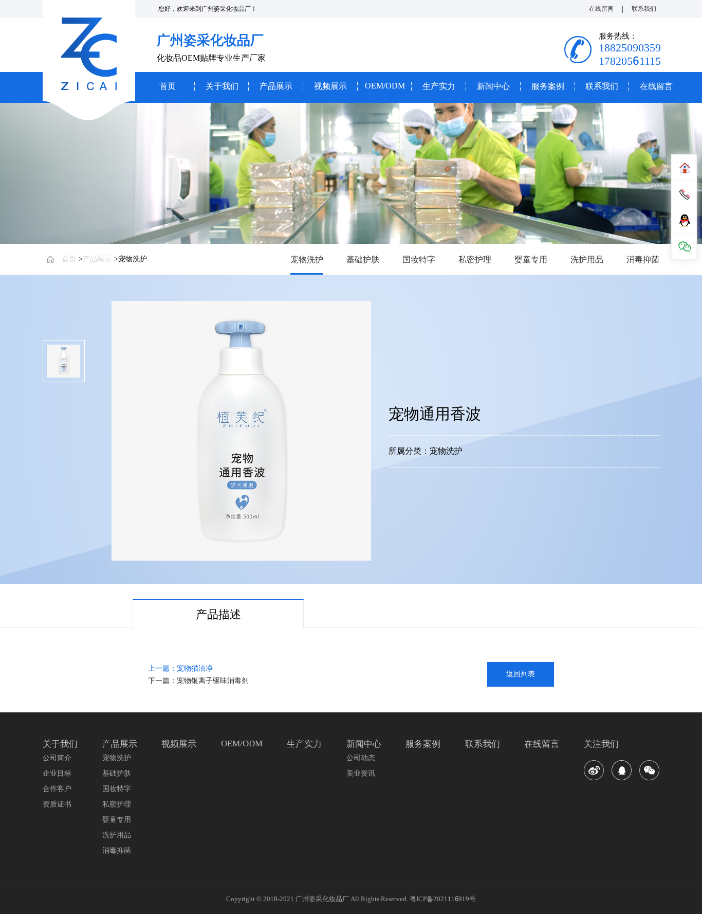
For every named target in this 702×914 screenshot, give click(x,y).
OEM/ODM (385, 85)
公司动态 (360, 757)
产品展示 (276, 86)
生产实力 (438, 86)
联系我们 (644, 8)
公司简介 (57, 757)
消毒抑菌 (642, 259)
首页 (167, 86)
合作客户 (57, 788)
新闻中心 (493, 86)
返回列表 (520, 673)
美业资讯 (360, 773)
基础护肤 (362, 259)
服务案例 (547, 86)
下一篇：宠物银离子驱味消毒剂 (198, 680)
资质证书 (57, 804)
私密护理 (474, 259)
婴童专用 (530, 259)
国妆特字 (418, 259)
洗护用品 (586, 259)
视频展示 (330, 86)
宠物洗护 (132, 258)
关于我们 (222, 86)
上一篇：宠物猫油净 (180, 668)
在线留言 (601, 8)
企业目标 (57, 773)
